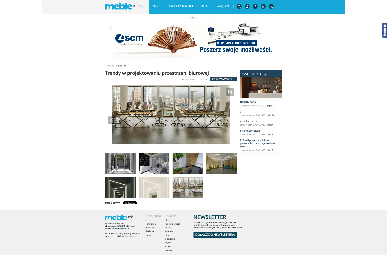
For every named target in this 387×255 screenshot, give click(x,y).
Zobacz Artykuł (223, 79)
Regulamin (151, 223)
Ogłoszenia (170, 238)
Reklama (150, 231)
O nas (148, 220)
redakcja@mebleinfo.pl (125, 236)
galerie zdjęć (123, 66)
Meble (205, 6)
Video (168, 246)
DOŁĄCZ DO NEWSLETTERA (215, 234)
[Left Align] (380, 6)
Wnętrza (223, 6)
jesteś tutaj (110, 66)
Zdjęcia (168, 242)
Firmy (168, 235)
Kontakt (149, 235)
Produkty (169, 250)
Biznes (156, 6)
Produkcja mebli (181, 6)
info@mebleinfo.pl (120, 228)
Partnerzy (150, 227)
